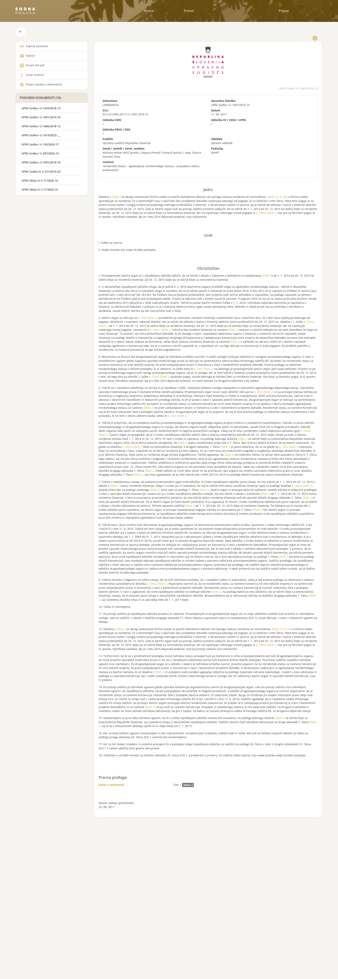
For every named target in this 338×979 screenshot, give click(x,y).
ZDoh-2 (116, 197)
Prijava (284, 11)
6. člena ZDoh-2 (266, 213)
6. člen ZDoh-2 (147, 318)
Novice (149, 11)
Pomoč (189, 11)
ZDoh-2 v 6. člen (277, 197)
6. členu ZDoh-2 (160, 330)
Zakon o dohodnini (111, 785)
